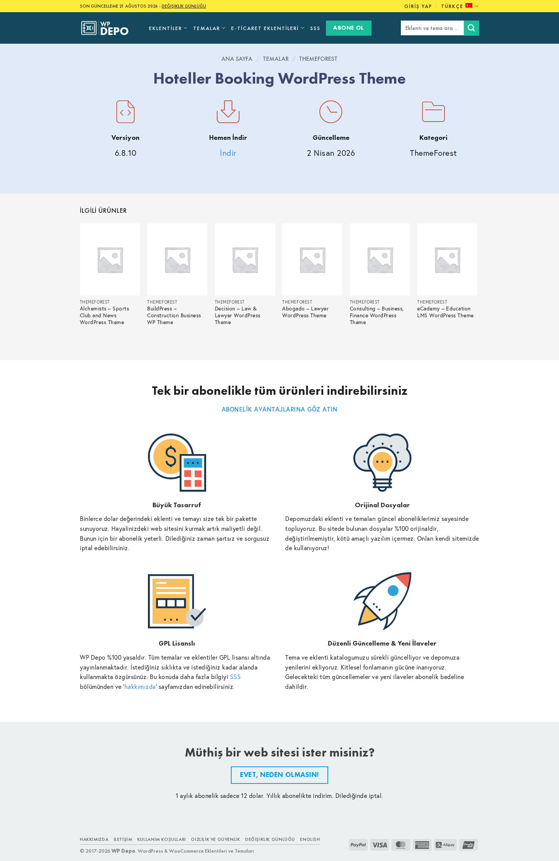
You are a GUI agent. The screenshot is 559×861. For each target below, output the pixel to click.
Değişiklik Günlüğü (270, 839)
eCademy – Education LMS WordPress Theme (445, 312)
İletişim (123, 839)
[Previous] (80, 285)
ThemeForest (318, 59)
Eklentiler (165, 28)
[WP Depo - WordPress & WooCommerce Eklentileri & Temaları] (109, 28)
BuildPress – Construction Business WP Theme (174, 315)
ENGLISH (310, 839)
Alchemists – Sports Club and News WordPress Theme (104, 315)
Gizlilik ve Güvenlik (215, 839)
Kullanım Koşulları (161, 839)
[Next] (477, 285)
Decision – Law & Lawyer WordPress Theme (237, 315)
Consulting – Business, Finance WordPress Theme (377, 315)
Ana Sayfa (237, 59)
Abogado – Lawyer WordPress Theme (305, 312)
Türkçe (452, 6)
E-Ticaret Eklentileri (265, 28)
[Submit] (471, 28)
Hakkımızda (94, 839)
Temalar (206, 28)
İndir (228, 153)
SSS (315, 28)
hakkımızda (140, 686)
